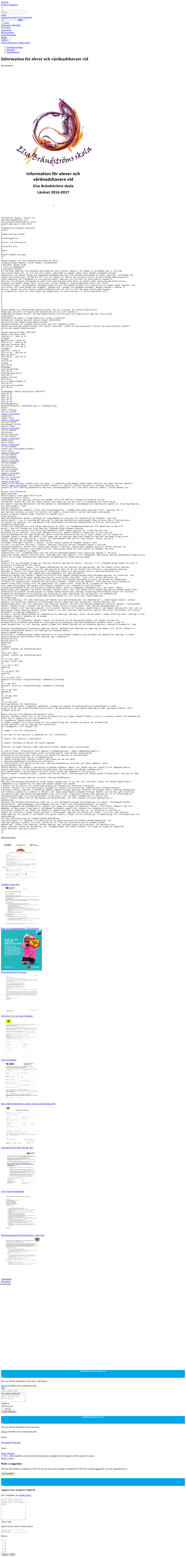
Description (10, 1393)
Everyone (8, 1406)
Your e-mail (6, 1522)
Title (3, 1388)
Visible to (5, 1403)
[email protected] (10, 414)
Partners (10, 1453)
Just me (7, 1409)
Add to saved (24, 43)
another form (25, 1495)
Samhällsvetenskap (15, 47)
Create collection (8, 1412)
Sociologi (11, 50)
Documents (6, 1442)
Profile (4, 37)
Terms (10, 1458)
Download (5, 1281)
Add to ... (6, 40)
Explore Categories (9, 5)
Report (4, 1453)
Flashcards (6, 25)
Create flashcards (24, 17)
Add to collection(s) (10, 43)
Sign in (4, 1386)
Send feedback (8, 1474)
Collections (15, 25)
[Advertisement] (82, 73)
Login (3, 15)
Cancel (5, 1554)
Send (12, 1554)
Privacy (4, 1458)
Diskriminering (13, 52)
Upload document (9, 17)
